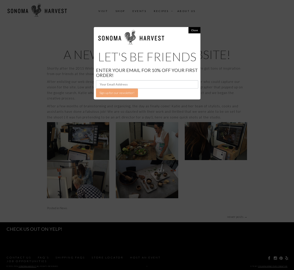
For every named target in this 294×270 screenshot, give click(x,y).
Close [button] (194, 30)
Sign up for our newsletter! (116, 93)
